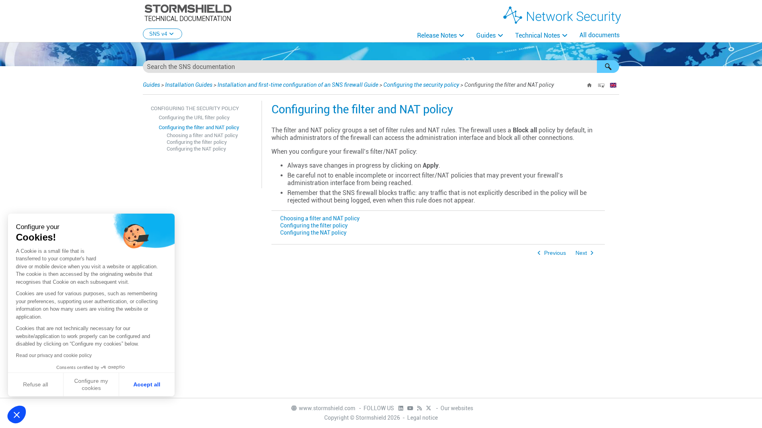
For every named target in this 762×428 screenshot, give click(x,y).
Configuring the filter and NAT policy (199, 127)
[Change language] (613, 85)
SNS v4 (158, 34)
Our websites (457, 408)
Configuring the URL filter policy (194, 117)
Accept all (146, 384)
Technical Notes (537, 35)
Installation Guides (188, 85)
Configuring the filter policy (197, 142)
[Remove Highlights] (601, 85)
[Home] (589, 85)
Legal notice (422, 418)
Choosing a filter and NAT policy (202, 135)
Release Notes (437, 35)
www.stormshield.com (327, 408)
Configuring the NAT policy (196, 149)
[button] (608, 66)
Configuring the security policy (421, 85)
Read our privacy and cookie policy (54, 355)
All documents (599, 35)
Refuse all (35, 384)
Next (581, 253)
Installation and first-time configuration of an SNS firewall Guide (297, 85)
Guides (486, 35)
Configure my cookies (91, 384)
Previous (555, 253)
